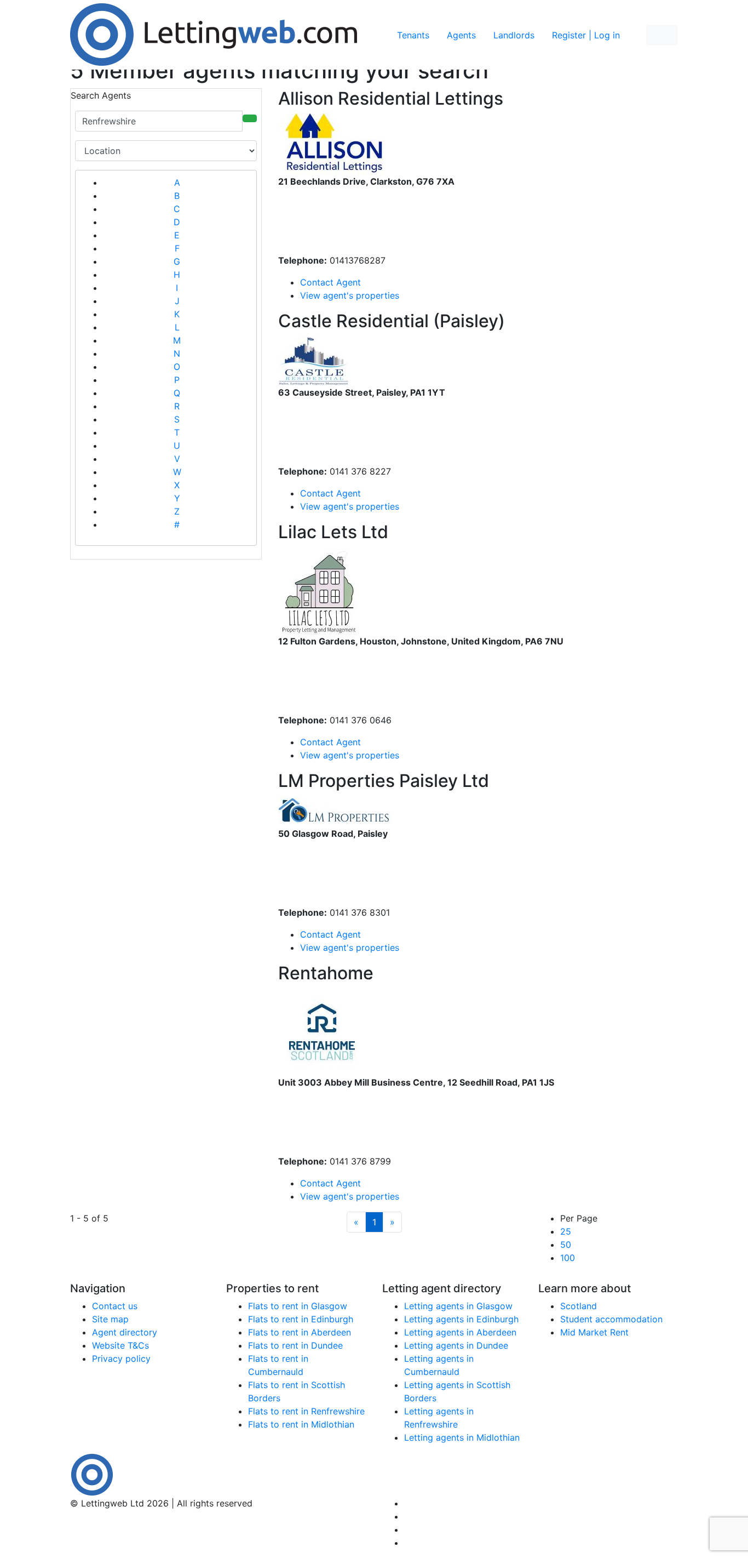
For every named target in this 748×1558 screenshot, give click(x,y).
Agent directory (124, 1332)
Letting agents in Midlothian (462, 1437)
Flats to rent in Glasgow (297, 1305)
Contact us (114, 1305)
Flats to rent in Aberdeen (299, 1332)
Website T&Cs (120, 1345)
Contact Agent (330, 282)
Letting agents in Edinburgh (461, 1319)
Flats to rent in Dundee (295, 1345)
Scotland (578, 1305)
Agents (461, 35)
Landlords (513, 35)
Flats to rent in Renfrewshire (306, 1411)
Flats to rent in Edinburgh (300, 1319)
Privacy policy (121, 1358)
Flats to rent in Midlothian (301, 1424)
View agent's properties (352, 295)
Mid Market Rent (594, 1332)
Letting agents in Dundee (456, 1345)
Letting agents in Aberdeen (460, 1332)
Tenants (413, 35)
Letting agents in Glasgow (458, 1305)
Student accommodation (611, 1319)
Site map (110, 1319)
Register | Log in (586, 35)
